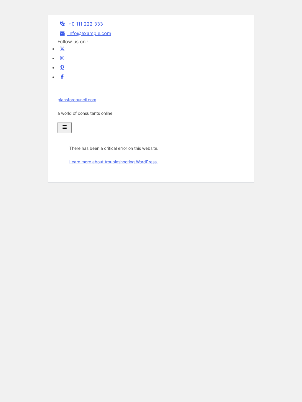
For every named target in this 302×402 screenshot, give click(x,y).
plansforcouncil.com (77, 99)
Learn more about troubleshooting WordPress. (113, 161)
